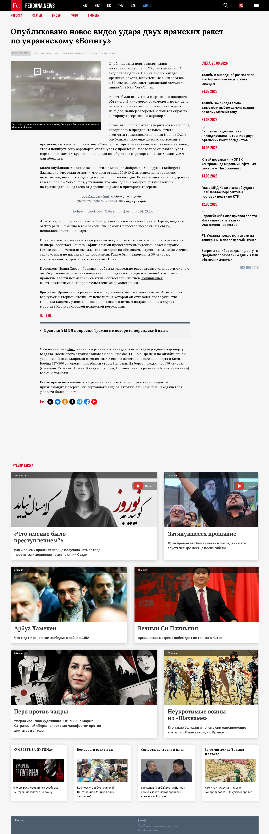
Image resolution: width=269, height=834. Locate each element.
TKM (121, 5)
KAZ (85, 5)
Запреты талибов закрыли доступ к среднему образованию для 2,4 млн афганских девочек (229, 255)
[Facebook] (87, 402)
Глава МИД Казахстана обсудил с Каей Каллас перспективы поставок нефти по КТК (227, 192)
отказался (142, 297)
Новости (16, 15)
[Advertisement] (134, 436)
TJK (109, 5)
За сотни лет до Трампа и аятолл (224, 752)
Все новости (249, 267)
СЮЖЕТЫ (94, 15)
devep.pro (153, 830)
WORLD (147, 5)
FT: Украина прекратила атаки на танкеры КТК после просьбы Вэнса (228, 237)
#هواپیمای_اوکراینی (95, 196)
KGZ (97, 5)
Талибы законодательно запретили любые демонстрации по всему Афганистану (227, 107)
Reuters (78, 245)
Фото (74, 15)
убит (71, 349)
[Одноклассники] (65, 402)
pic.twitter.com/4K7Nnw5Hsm (100, 201)
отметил (84, 172)
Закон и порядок (42, 53)
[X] (50, 402)
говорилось (118, 130)
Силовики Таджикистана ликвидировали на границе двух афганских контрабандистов (227, 135)
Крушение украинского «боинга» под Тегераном (89, 53)
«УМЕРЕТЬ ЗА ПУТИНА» (33, 750)
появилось (49, 231)
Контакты (20, 820)
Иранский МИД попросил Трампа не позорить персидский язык (106, 330)
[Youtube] (94, 402)
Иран (57, 53)
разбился (93, 363)
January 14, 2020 (140, 211)
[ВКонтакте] (58, 402)
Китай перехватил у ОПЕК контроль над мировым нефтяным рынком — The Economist (228, 163)
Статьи (37, 15)
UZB (133, 5)
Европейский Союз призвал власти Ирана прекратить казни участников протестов (229, 220)
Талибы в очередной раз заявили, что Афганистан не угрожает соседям (228, 79)
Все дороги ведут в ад (95, 750)
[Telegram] (80, 402)
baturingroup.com (163, 827)
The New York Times (136, 87)
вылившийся (152, 278)
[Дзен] (72, 402)
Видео (56, 15)
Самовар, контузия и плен (162, 750)
